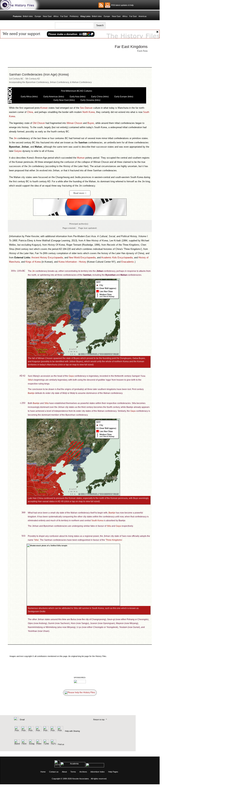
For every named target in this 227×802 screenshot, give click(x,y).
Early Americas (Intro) (53, 96)
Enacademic (127, 261)
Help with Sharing (72, 731)
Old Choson (39, 123)
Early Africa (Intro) (29, 96)
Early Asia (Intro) (77, 96)
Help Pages (113, 772)
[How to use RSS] (107, 5)
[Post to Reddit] (52, 731)
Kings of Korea (33, 261)
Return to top (98, 719)
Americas (143, 16)
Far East (64, 16)
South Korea (97, 520)
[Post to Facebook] (38, 731)
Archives (83, 772)
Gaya (71, 376)
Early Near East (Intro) (64, 100)
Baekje (31, 393)
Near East (47, 16)
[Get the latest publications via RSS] (101, 5)
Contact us (54, 772)
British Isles (28, 16)
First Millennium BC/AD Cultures (76, 91)
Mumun (81, 157)
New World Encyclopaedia (82, 257)
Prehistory (74, 16)
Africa (55, 16)
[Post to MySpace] (45, 731)
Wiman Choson (74, 123)
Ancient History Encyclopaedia (47, 257)
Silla (30, 380)
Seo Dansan (86, 108)
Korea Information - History (72, 261)
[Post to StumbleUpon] (60, 731)
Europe (38, 16)
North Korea (88, 112)
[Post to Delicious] (24, 731)
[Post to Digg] (30, 731)
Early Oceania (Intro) (90, 100)
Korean (44, 108)
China (30, 112)
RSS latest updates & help (122, 5)
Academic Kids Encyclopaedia (117, 257)
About (64, 772)
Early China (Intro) (100, 96)
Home (43, 772)
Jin (15, 138)
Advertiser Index (97, 772)
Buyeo (90, 123)
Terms (73, 772)
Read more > (79, 193)
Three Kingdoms (114, 540)
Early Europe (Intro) (123, 96)
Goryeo (18, 151)
